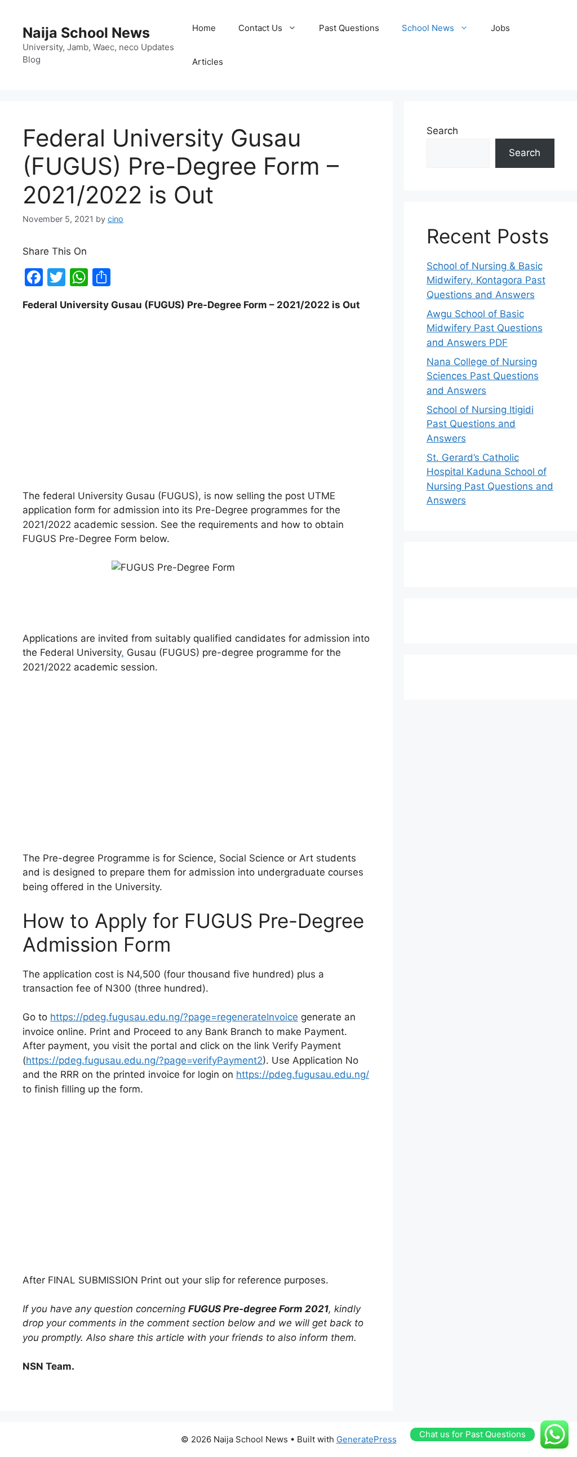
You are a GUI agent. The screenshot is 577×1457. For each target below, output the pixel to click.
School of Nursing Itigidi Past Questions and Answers (480, 424)
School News (428, 28)
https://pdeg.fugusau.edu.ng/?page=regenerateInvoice (174, 1017)
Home (204, 28)
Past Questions (349, 28)
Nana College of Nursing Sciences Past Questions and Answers (483, 376)
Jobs (500, 28)
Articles (207, 61)
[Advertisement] (196, 406)
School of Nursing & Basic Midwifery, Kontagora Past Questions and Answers (486, 280)
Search (442, 130)
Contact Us (260, 28)
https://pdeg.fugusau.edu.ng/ (302, 1074)
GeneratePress (366, 1439)
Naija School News (86, 32)
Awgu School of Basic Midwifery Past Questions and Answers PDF (485, 328)
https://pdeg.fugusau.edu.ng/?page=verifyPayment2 (144, 1060)
